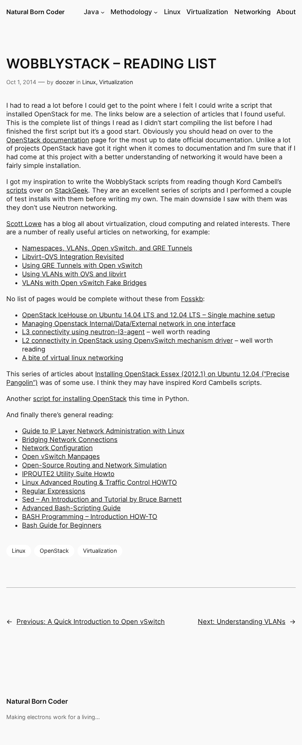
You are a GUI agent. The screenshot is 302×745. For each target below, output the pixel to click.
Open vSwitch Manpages (61, 456)
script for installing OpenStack (80, 399)
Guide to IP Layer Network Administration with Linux (103, 431)
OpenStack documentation (47, 140)
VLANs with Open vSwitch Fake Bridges (84, 283)
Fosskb (192, 299)
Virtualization (116, 82)
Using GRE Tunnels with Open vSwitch (82, 265)
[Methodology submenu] (156, 12)
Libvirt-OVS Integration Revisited (73, 257)
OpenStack (54, 550)
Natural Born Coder (35, 12)
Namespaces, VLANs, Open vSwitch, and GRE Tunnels (107, 248)
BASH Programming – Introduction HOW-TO (89, 517)
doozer (64, 82)
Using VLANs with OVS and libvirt (74, 274)
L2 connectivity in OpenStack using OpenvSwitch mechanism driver (127, 340)
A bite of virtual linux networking (72, 358)
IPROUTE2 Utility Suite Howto (68, 474)
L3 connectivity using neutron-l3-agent (83, 332)
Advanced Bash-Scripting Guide (71, 508)
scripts (16, 190)
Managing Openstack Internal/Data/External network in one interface (129, 323)
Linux (89, 82)
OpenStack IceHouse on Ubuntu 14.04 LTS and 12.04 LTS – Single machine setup (148, 315)
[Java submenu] (103, 12)
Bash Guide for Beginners (61, 525)
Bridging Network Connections (70, 439)
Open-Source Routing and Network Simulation (94, 465)
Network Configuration (57, 448)
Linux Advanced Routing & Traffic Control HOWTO (99, 482)
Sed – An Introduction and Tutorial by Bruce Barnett (102, 499)
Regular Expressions (53, 491)
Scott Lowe (24, 224)
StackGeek (71, 190)
